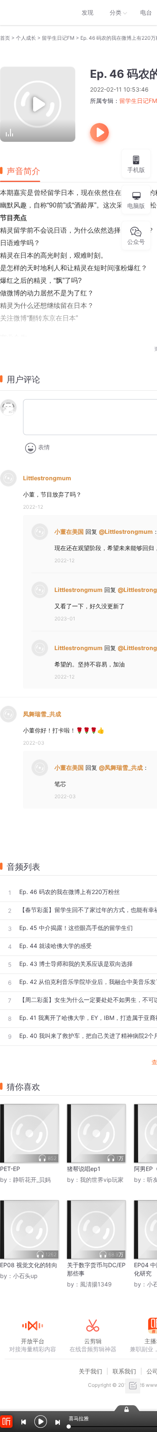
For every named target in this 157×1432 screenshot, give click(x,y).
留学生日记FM (58, 38)
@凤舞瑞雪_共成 (121, 767)
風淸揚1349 (96, 1284)
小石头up (25, 1275)
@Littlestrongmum (126, 531)
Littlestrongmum (47, 478)
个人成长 (26, 38)
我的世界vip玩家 (102, 1179)
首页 (5, 38)
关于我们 (90, 1371)
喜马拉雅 (32, 12)
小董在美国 (69, 531)
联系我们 (124, 1371)
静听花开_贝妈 (32, 1179)
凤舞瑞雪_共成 (42, 713)
